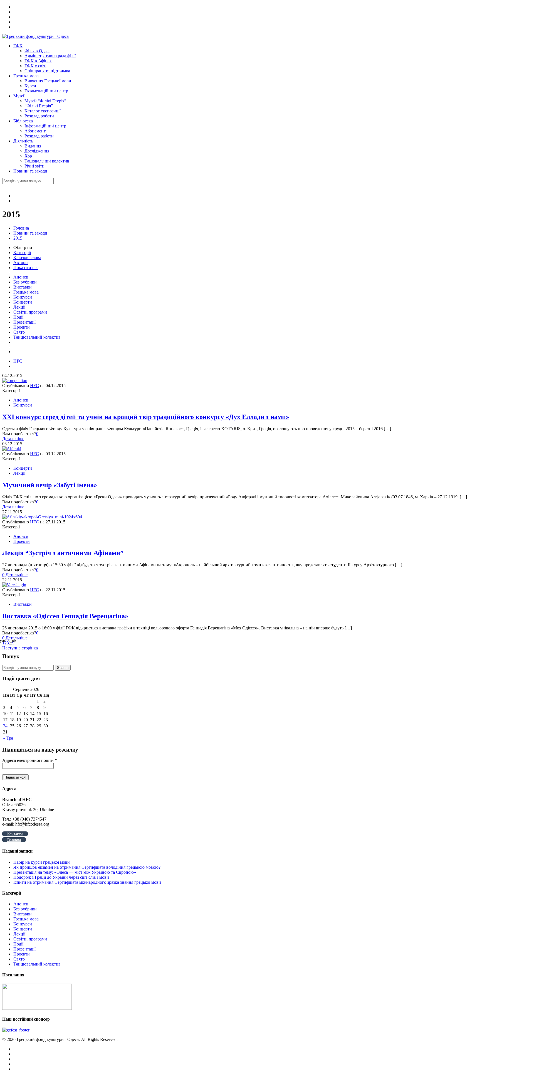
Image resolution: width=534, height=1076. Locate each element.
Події (18, 317)
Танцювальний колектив (37, 337)
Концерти (22, 302)
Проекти (21, 327)
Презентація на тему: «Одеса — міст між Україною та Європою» (74, 872)
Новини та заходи (30, 233)
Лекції (19, 307)
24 (5, 725)
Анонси (20, 277)
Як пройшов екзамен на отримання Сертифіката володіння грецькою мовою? (86, 867)
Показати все (25, 267)
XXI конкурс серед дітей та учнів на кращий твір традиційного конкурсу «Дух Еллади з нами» (145, 416)
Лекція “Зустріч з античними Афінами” (62, 553)
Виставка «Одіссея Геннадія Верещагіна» (65, 616)
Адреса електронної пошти (29, 760)
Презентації (24, 322)
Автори (20, 262)
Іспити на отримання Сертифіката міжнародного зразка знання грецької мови (87, 882)
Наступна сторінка (20, 648)
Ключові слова (27, 257)
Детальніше (13, 438)
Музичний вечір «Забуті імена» (49, 485)
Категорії (22, 252)
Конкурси (22, 297)
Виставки (22, 287)
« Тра (8, 738)
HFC (17, 361)
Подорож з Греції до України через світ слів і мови (61, 877)
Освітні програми (30, 312)
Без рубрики (25, 282)
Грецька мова (26, 292)
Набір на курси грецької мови (41, 862)
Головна (21, 228)
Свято (19, 332)
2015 (17, 238)
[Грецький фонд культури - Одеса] (35, 36)
